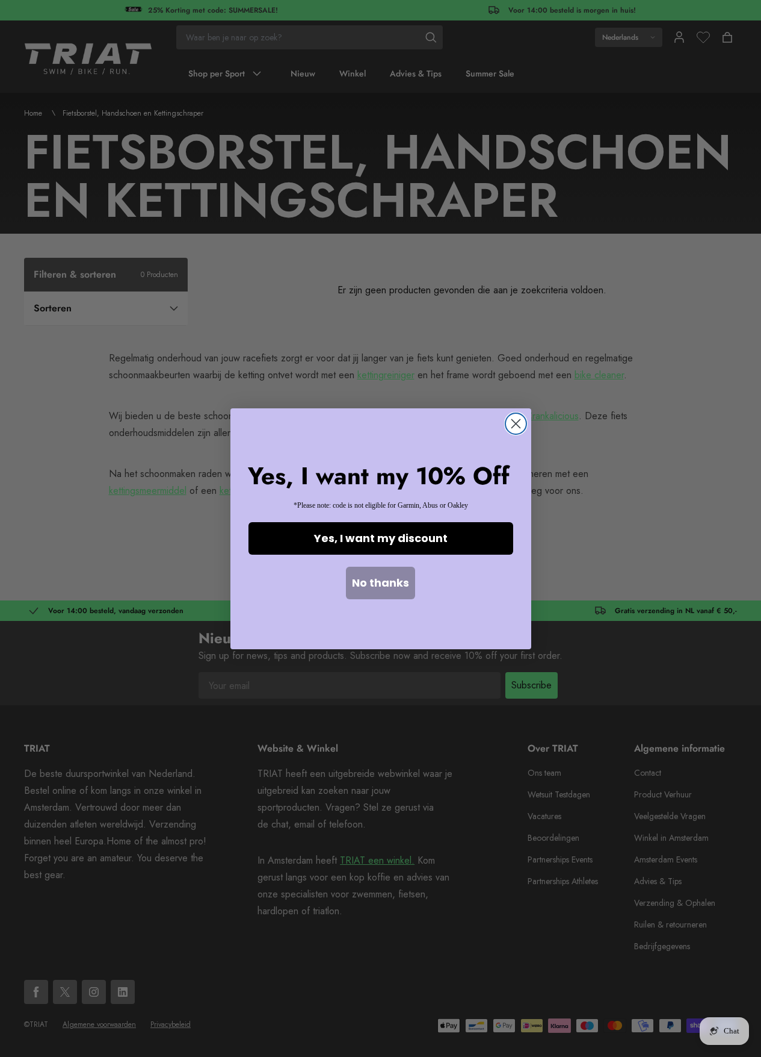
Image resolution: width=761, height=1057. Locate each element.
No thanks (380, 582)
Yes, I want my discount (381, 538)
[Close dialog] (515, 423)
